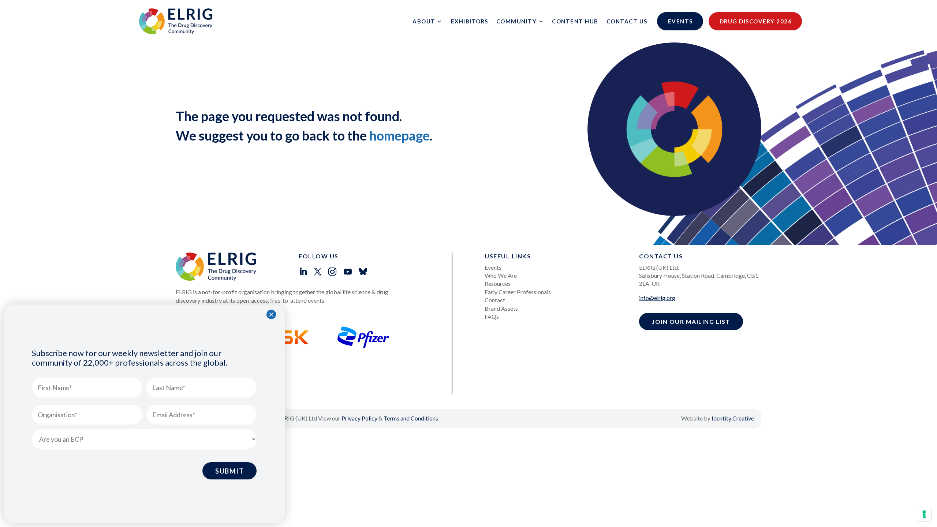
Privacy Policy (359, 418)
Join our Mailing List (691, 321)
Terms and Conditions (411, 418)
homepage (399, 135)
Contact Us (626, 21)
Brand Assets (501, 308)
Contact (495, 299)
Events (680, 21)
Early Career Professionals (518, 291)
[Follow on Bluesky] (363, 272)
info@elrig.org (657, 297)
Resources (498, 283)
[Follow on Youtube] (348, 272)
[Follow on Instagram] (332, 272)
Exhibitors (469, 21)
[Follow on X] (317, 271)
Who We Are (501, 275)
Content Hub (575, 21)
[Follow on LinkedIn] (303, 272)
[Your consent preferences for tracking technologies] (924, 514)
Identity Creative (733, 418)
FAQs (492, 316)
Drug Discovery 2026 (756, 21)
